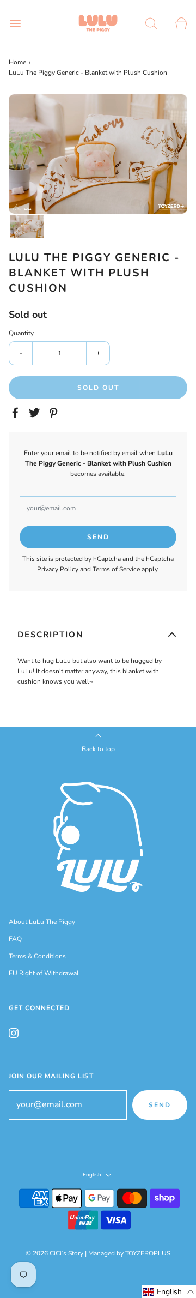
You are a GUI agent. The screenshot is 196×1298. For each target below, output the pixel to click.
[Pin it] (55, 413)
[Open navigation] (15, 23)
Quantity (21, 333)
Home (17, 62)
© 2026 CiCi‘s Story (54, 1253)
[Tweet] (36, 413)
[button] (27, 226)
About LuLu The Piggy (42, 921)
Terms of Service (116, 569)
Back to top (98, 749)
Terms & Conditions (37, 956)
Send (160, 1105)
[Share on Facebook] (17, 413)
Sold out (98, 387)
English (93, 1175)
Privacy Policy (57, 569)
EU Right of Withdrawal (44, 973)
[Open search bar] (151, 23)
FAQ (15, 938)
